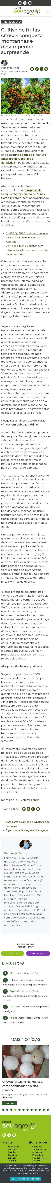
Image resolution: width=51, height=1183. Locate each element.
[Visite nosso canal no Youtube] (30, 3)
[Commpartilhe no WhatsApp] (41, 69)
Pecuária (12, 1149)
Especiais (12, 1158)
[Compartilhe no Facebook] (24, 809)
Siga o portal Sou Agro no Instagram (27, 830)
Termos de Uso (39, 1149)
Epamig (34, 799)
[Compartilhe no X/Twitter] (28, 809)
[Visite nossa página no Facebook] (20, 3)
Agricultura (13, 1147)
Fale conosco (38, 1158)
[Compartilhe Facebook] (32, 69)
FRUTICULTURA (11, 21)
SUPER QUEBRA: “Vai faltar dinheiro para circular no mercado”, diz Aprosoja (27, 237)
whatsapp (12, 953)
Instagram (38, 953)
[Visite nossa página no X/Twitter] (37, 69)
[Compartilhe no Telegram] (46, 69)
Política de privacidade (28, 1179)
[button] (3, 1110)
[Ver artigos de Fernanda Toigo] (5, 63)
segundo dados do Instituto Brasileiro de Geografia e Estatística (23, 158)
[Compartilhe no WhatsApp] (33, 809)
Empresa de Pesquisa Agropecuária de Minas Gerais (23, 194)
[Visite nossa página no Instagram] (25, 3)
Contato (12, 1161)
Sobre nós (37, 1147)
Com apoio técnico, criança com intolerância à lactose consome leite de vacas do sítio (27, 250)
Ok (13, 1179)
